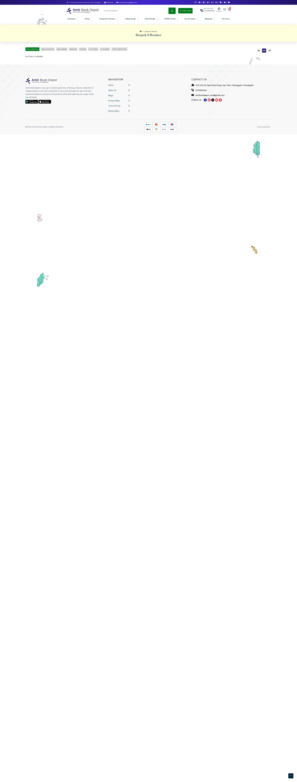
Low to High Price (32, 49)
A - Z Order (93, 49)
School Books (150, 19)
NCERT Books (169, 19)
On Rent (83, 49)
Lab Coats (225, 19)
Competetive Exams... (107, 19)
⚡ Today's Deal (185, 11)
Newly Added (62, 49)
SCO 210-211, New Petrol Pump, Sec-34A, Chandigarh (85, 2)
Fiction (87, 19)
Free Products (190, 19)
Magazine (208, 19)
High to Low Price (48, 49)
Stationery (72, 19)
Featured (73, 49)
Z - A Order (105, 49)
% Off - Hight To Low (119, 49)
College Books (130, 19)
